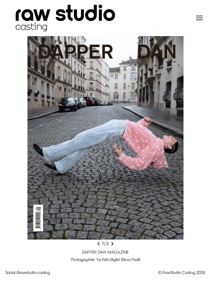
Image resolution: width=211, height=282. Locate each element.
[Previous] (98, 243)
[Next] (112, 243)
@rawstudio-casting (33, 272)
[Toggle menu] (199, 18)
